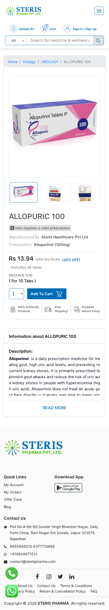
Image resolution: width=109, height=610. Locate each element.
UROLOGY (49, 62)
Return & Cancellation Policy (63, 591)
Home (12, 62)
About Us (24, 586)
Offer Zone (13, 499)
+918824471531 (24, 554)
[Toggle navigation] (99, 11)
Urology (29, 62)
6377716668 (44, 546)
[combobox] (16, 40)
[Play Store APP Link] (68, 487)
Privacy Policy (23, 591)
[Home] (23, 11)
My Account (14, 485)
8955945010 (21, 546)
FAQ (93, 591)
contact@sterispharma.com (33, 561)
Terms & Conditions (76, 586)
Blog (7, 507)
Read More (54, 407)
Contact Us (46, 586)
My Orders (12, 492)
